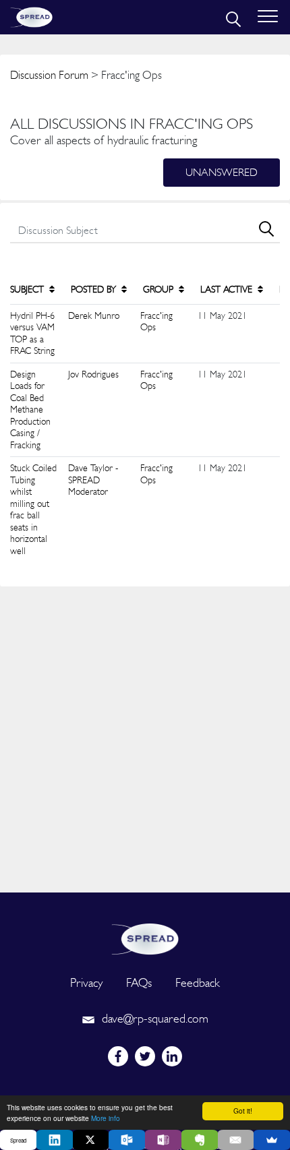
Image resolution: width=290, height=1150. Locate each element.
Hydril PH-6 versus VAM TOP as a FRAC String (32, 333)
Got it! (242, 1111)
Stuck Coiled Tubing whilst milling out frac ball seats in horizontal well (33, 509)
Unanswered (221, 172)
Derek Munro (93, 315)
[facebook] (118, 1056)
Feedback (197, 982)
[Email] (236, 1140)
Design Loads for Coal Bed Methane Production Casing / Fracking (30, 409)
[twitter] (145, 1056)
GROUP (159, 289)
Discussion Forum (49, 75)
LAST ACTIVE (227, 289)
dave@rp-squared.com (153, 1018)
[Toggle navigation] (268, 17)
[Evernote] (199, 1140)
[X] (91, 1140)
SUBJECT (28, 289)
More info (105, 1118)
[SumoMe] (272, 1140)
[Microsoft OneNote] (163, 1140)
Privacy (86, 982)
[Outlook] (127, 1140)
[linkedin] (172, 1056)
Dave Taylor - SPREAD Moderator (93, 479)
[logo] (145, 937)
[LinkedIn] (54, 1140)
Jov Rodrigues (93, 374)
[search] (232, 17)
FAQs (139, 982)
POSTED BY (95, 289)
